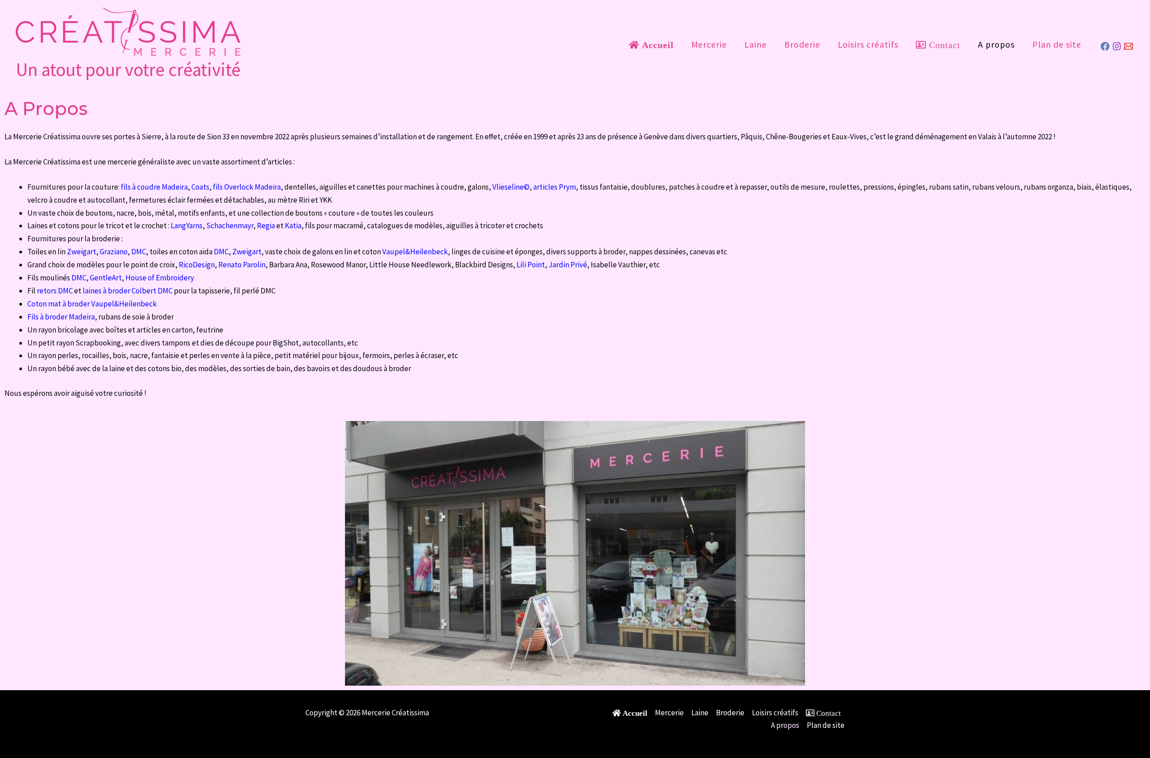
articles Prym (554, 187)
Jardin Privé (567, 265)
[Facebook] (1105, 46)
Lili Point (531, 265)
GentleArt (106, 278)
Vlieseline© (511, 187)
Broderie (802, 44)
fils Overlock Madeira (247, 187)
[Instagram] (1117, 46)
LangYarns (187, 226)
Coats (200, 187)
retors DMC (55, 291)
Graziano (114, 252)
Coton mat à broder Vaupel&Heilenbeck (92, 304)
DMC (138, 252)
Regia (266, 226)
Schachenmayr (229, 226)
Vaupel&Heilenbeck (415, 252)
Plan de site (1056, 44)
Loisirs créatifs (868, 44)
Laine (755, 44)
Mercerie (709, 44)
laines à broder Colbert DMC (127, 291)
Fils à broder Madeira (61, 317)
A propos (996, 44)
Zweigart (81, 252)
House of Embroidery (159, 278)
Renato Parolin (241, 265)
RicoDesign (197, 265)
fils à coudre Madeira (154, 187)
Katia (293, 226)
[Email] (1128, 46)
